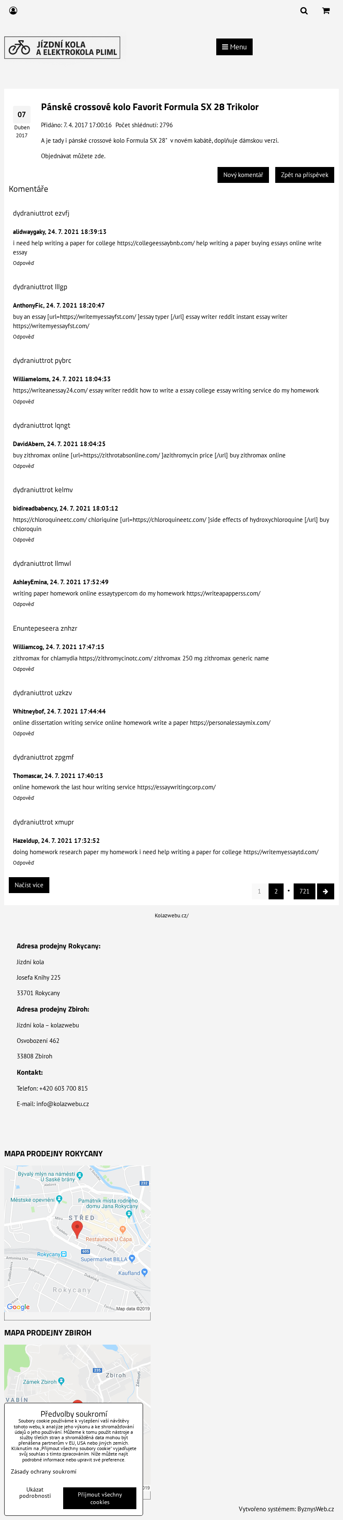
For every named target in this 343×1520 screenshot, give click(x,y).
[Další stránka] (325, 891)
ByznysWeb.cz (315, 1509)
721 (304, 891)
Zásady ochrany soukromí (44, 1471)
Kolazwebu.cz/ (172, 915)
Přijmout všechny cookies (100, 1498)
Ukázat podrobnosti (35, 1493)
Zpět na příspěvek (304, 175)
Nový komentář (243, 175)
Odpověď (23, 263)
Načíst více (29, 885)
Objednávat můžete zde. (73, 156)
